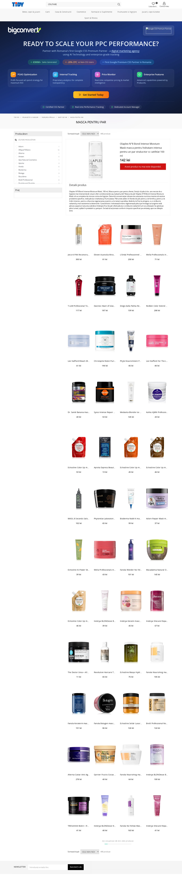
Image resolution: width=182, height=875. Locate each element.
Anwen (38, 156)
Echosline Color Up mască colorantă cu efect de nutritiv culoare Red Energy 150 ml (79, 467)
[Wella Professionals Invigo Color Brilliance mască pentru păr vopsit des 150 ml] (105, 550)
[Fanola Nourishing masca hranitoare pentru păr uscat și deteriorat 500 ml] (131, 755)
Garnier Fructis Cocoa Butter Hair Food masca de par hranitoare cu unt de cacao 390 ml (105, 774)
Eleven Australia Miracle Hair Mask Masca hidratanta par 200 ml (105, 254)
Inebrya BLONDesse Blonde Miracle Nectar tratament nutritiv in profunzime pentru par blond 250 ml (105, 621)
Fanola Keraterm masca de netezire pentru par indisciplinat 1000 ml (79, 723)
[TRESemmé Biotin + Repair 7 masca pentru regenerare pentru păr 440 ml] (79, 806)
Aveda (38, 166)
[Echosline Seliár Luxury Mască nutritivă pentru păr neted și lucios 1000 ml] (131, 704)
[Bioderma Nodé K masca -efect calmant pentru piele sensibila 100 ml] (131, 499)
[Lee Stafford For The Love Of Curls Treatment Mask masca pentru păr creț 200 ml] (157, 341)
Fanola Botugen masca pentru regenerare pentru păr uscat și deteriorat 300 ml (105, 723)
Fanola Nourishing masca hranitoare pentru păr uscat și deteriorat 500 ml (131, 774)
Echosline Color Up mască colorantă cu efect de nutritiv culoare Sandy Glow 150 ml (79, 621)
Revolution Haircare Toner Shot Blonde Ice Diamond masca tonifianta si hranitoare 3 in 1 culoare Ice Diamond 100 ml (105, 672)
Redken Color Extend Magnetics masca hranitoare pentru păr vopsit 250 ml (157, 306)
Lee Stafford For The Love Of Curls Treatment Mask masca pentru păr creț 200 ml (157, 361)
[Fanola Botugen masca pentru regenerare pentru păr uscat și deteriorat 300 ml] (105, 704)
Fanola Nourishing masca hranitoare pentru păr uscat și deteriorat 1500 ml (157, 672)
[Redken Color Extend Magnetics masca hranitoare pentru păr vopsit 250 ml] (157, 286)
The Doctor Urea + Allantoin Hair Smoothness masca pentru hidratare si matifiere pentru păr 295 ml (79, 672)
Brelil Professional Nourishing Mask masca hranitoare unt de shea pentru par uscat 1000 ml (157, 723)
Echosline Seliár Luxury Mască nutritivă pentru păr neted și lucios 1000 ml (131, 723)
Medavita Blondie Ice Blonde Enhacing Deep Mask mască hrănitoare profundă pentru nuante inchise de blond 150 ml (131, 412)
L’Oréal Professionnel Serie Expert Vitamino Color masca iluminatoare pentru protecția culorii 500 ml (131, 254)
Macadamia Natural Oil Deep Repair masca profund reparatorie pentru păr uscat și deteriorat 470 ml (157, 570)
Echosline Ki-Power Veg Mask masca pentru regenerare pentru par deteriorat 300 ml (79, 570)
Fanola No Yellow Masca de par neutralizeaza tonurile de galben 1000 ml (131, 826)
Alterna (38, 153)
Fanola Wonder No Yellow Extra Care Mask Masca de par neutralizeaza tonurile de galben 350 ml (131, 570)
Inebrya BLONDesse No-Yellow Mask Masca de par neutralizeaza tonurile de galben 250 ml (105, 826)
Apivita (38, 163)
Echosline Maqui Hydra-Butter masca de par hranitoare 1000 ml (131, 672)
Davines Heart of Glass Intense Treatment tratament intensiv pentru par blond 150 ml (105, 306)
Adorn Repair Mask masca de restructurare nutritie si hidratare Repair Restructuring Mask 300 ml (157, 518)
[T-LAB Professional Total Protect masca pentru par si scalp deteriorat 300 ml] (79, 286)
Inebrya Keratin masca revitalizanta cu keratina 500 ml (131, 621)
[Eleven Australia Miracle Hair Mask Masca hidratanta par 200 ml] (105, 235)
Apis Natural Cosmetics (38, 160)
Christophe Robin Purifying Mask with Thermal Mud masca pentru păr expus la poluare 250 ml (105, 361)
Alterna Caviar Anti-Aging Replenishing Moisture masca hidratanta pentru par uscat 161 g (79, 774)
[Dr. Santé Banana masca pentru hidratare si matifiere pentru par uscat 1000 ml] (79, 392)
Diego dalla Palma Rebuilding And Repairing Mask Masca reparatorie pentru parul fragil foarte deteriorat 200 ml (131, 306)
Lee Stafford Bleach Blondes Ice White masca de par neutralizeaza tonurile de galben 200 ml (79, 361)
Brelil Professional (38, 180)
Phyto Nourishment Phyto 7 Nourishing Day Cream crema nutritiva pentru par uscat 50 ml (131, 361)
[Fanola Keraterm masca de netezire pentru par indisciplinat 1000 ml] (79, 704)
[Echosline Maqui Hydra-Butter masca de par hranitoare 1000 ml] (131, 652)
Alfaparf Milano (38, 150)
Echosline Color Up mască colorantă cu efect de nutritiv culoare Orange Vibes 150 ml (131, 467)
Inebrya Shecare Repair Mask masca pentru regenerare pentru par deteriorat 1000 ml (157, 621)
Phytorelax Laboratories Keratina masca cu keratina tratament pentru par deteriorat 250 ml (105, 518)
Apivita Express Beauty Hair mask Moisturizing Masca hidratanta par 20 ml (105, 467)
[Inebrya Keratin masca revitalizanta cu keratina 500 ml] (131, 601)
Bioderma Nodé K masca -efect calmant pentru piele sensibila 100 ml (131, 518)
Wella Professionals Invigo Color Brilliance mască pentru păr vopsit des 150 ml (105, 570)
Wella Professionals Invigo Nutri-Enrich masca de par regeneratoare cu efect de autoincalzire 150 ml (157, 254)
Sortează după (73, 133)
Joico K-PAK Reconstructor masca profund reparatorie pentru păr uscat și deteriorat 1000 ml (79, 254)
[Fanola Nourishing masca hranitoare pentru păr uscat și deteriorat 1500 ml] (157, 652)
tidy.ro (16, 117)
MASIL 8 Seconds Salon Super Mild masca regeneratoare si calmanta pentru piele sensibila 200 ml (79, 518)
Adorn (38, 146)
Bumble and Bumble (38, 183)
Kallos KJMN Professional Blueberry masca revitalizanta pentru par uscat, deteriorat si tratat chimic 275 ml (157, 412)
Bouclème (38, 176)
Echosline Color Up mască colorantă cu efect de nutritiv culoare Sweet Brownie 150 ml (157, 467)
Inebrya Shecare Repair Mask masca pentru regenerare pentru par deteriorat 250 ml (157, 826)
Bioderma (38, 170)
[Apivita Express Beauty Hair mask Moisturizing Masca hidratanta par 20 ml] (105, 448)
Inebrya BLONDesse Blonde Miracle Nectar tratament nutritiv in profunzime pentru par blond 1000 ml (157, 774)
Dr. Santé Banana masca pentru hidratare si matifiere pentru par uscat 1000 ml (79, 412)
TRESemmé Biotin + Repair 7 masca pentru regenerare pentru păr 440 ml (79, 826)
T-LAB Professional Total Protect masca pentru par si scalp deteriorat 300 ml (79, 306)
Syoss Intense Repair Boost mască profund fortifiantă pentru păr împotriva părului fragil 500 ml (105, 412)
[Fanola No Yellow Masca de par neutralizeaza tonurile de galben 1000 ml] (131, 806)
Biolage (38, 173)
